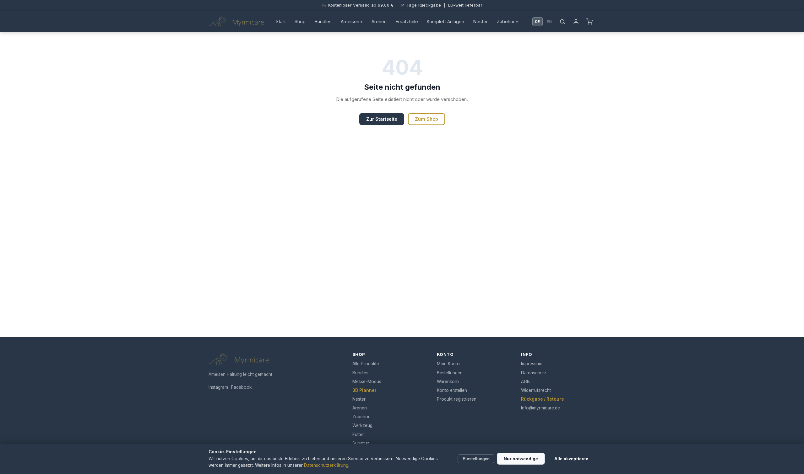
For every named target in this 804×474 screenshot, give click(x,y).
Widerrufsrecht (536, 390)
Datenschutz (533, 372)
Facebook (241, 387)
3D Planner (364, 390)
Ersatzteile (407, 21)
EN (549, 21)
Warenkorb (448, 381)
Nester (480, 21)
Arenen (379, 21)
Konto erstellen (452, 390)
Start (281, 21)
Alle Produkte (365, 363)
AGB (525, 381)
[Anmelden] (576, 21)
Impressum (531, 363)
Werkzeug (362, 425)
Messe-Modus (366, 381)
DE (537, 21)
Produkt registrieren (456, 399)
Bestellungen (450, 372)
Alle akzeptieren (571, 458)
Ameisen (351, 21)
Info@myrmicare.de (540, 407)
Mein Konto (448, 363)
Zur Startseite (381, 119)
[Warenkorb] (589, 21)
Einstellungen (476, 458)
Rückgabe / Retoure (542, 399)
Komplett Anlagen (445, 21)
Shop (300, 21)
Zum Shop (426, 119)
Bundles (323, 21)
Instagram (218, 387)
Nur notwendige (521, 458)
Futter (358, 434)
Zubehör (507, 21)
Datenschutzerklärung (326, 465)
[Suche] (562, 21)
